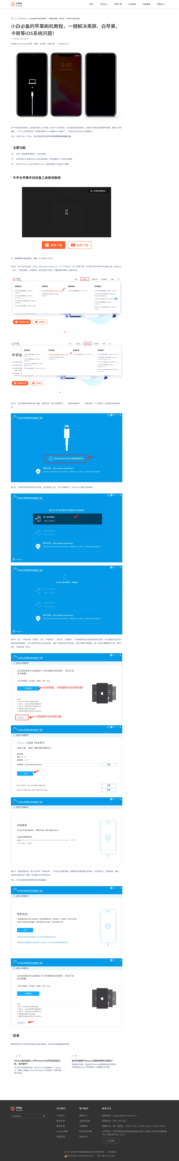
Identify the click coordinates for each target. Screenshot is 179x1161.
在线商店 (132, 4)
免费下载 (118, 4)
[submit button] (44, 1116)
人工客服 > (111, 1140)
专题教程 (146, 4)
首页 (91, 4)
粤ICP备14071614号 (106, 1155)
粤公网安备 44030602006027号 (80, 1155)
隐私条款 (60, 1120)
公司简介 (60, 1115)
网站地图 (111, 1152)
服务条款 (60, 1126)
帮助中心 (161, 4)
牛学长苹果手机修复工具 (60, 136)
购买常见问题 (85, 1131)
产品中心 (103, 4)
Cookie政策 (62, 1131)
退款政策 (60, 1136)
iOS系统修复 (21, 18)
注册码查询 (84, 1120)
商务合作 (83, 1136)
